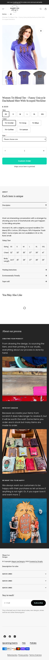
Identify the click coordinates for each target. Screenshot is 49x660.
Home (4, 14)
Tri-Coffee (10, 130)
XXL (43, 115)
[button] (3, 8)
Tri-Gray (24, 124)
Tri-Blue (36, 124)
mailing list (17, 2)
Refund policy (12, 655)
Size (3, 135)
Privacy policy (23, 655)
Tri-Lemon (24, 130)
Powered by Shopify (36, 561)
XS (7, 115)
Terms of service (35, 655)
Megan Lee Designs (18, 561)
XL (35, 115)
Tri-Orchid (10, 124)
